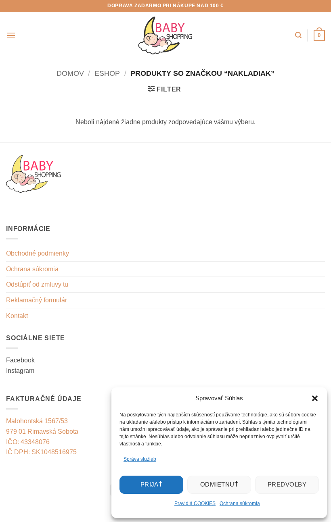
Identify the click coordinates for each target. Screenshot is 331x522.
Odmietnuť (219, 484)
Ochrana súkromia (240, 503)
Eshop (107, 73)
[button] (315, 398)
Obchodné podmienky (37, 253)
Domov (70, 73)
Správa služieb (140, 459)
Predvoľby (287, 484)
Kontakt (17, 315)
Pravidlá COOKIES (195, 503)
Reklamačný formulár (36, 300)
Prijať (151, 484)
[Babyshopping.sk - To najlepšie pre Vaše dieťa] (165, 35)
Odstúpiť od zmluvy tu (37, 284)
